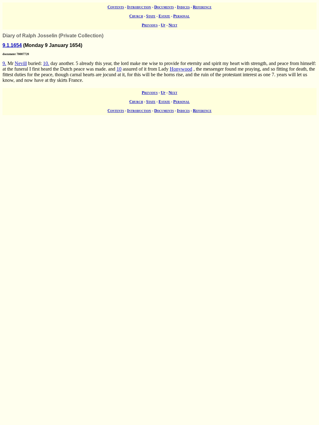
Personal (181, 16)
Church (136, 16)
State (150, 16)
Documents (164, 7)
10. (46, 63)
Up (163, 25)
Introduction (139, 7)
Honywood (181, 69)
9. (4, 63)
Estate (164, 16)
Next (173, 25)
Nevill (21, 63)
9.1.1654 (12, 45)
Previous (150, 25)
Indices (183, 7)
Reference (202, 7)
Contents (115, 7)
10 (119, 69)
